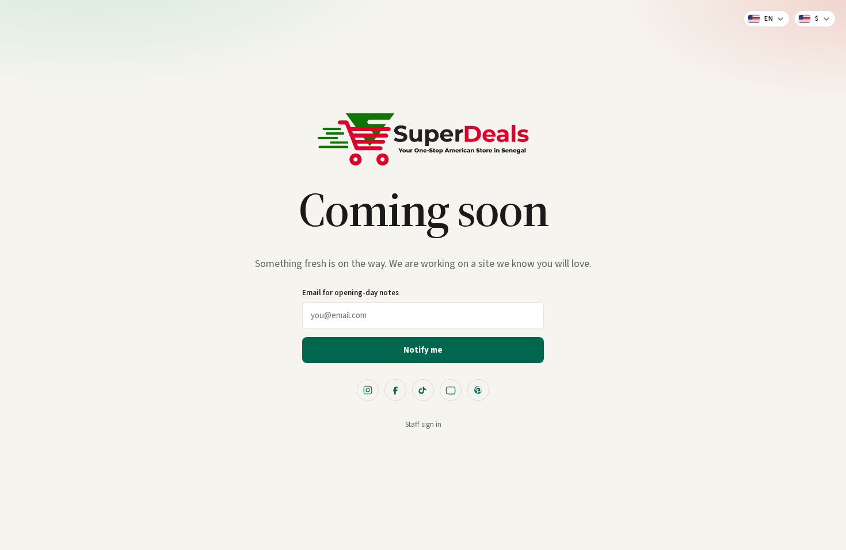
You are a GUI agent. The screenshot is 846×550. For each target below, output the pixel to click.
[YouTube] (451, 390)
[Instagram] (368, 390)
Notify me (423, 350)
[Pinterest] (478, 390)
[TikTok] (423, 390)
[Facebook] (395, 390)
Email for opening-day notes (350, 293)
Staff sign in (423, 424)
